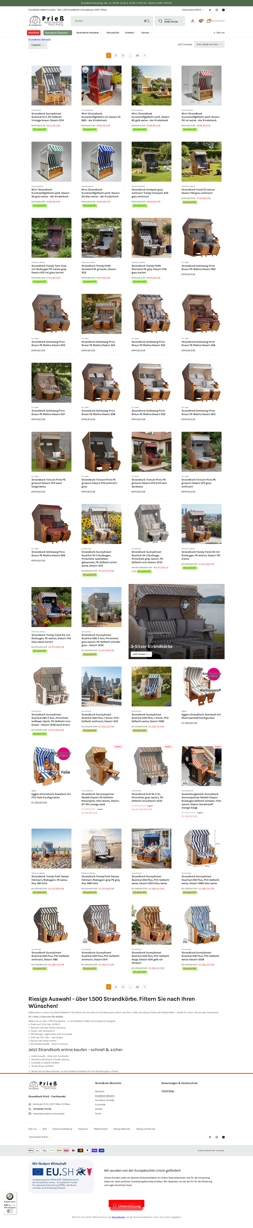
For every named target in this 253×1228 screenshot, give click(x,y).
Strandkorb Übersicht (39, 39)
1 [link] (108, 55)
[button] (145, 21)
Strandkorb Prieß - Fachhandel (214, 1150)
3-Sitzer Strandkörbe (152, 646)
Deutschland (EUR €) (191, 9)
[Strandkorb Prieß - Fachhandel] (43, 1088)
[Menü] (15, 1193)
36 (137, 55)
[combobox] (112, 21)
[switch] (10, 1211)
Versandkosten (118, 1217)
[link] (67, 9)
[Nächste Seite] (144, 55)
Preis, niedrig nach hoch (207, 44)
